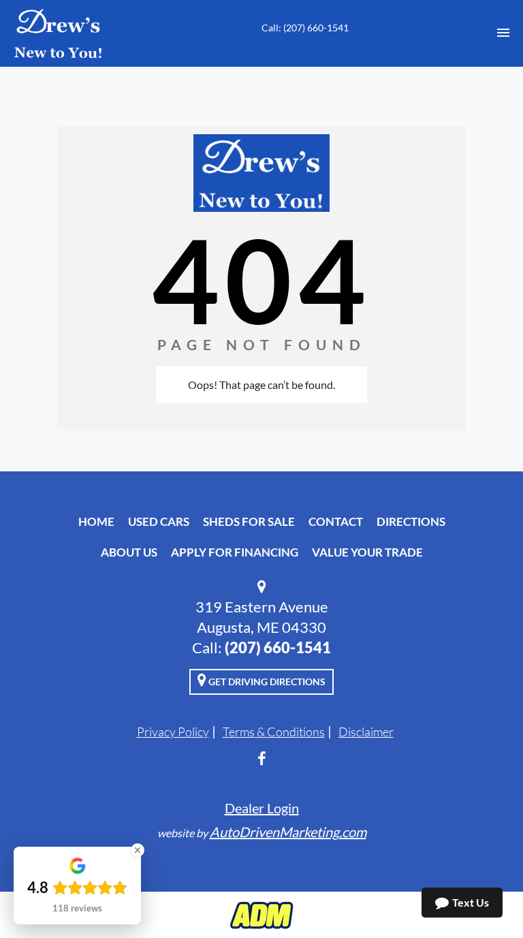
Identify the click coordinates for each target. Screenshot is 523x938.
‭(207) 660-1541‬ (278, 647)
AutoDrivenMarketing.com (288, 832)
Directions (411, 521)
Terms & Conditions (274, 731)
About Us (129, 552)
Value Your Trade (367, 552)
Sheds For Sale (249, 521)
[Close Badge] (137, 850)
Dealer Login (262, 808)
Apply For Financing (234, 552)
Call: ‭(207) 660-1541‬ (305, 27)
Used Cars (158, 521)
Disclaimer (366, 731)
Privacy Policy (173, 731)
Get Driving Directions (266, 681)
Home (96, 521)
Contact (335, 521)
